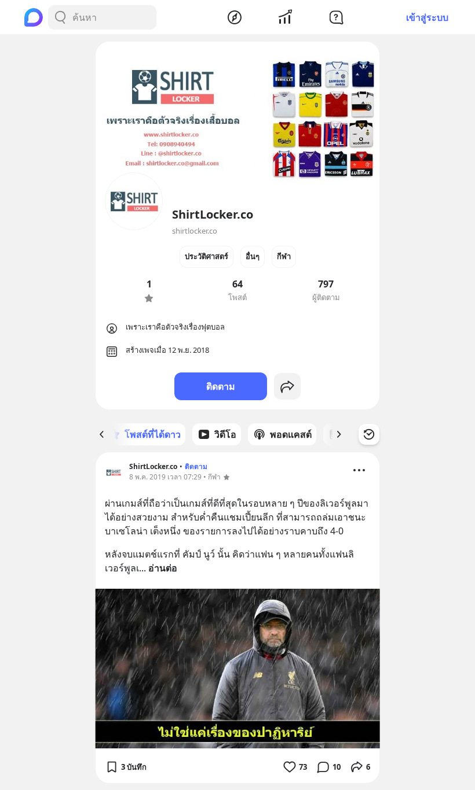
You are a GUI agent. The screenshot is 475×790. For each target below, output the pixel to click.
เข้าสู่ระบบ (427, 17)
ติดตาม (220, 386)
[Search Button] (60, 17)
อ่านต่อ (162, 568)
